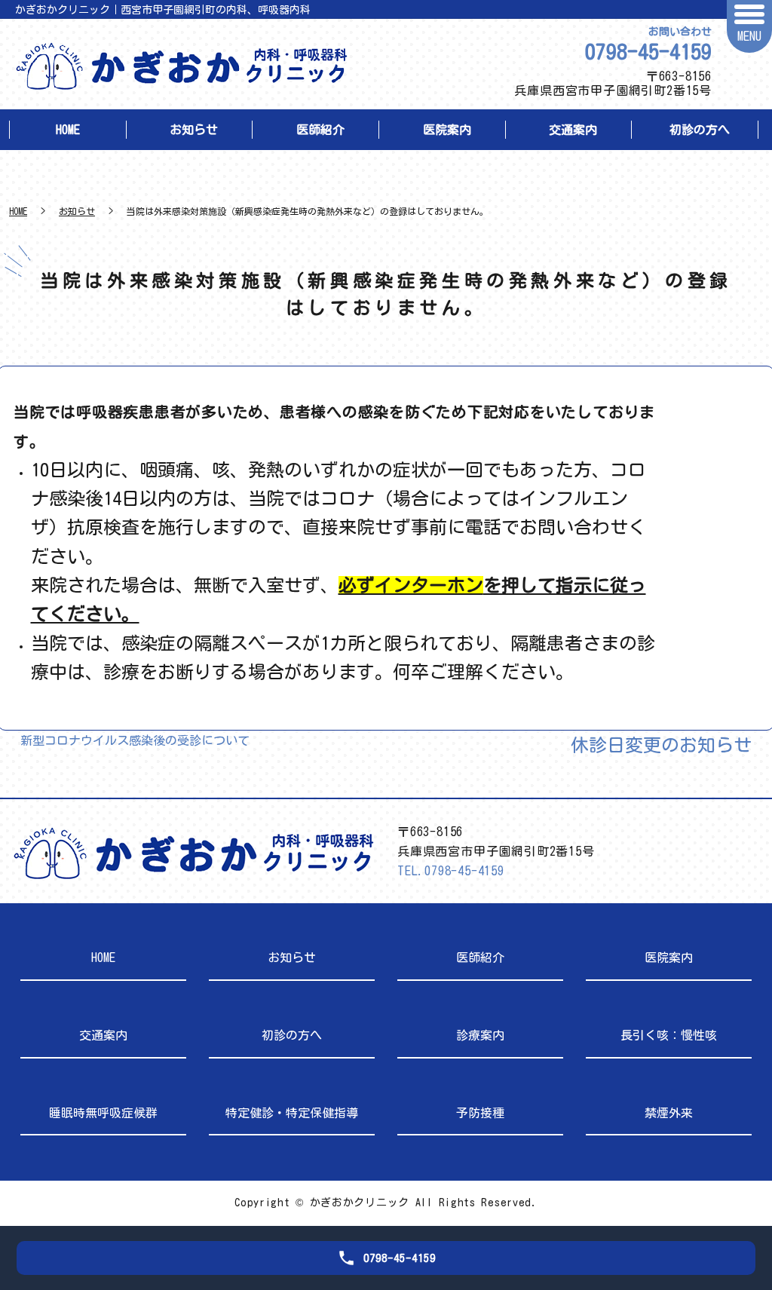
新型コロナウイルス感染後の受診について (135, 740)
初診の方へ (699, 130)
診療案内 (480, 1035)
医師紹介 (320, 130)
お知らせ (194, 130)
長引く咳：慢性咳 (668, 1035)
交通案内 (573, 130)
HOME (68, 130)
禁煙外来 (669, 1113)
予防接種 (480, 1113)
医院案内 (447, 130)
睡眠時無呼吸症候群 (103, 1113)
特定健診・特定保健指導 (291, 1113)
